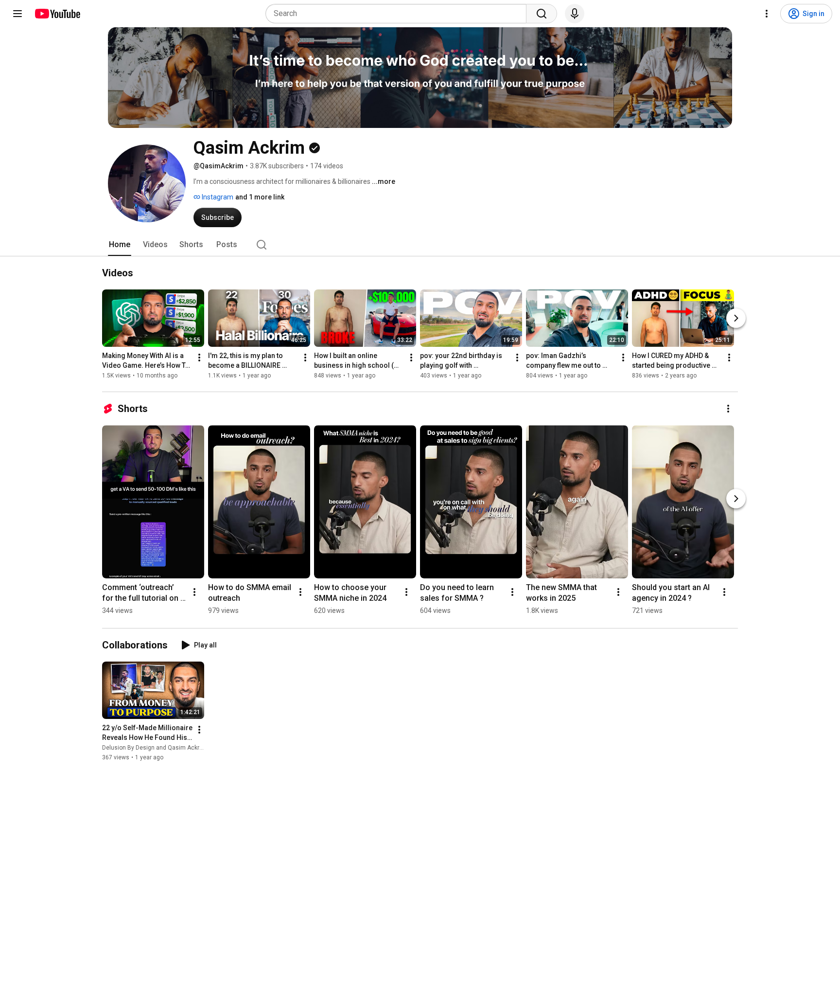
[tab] (119, 244)
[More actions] (199, 357)
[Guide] (17, 13)
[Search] (541, 13)
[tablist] (420, 244)
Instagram (216, 197)
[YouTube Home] (57, 13)
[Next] (736, 318)
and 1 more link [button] (259, 197)
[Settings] (766, 13)
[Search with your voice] (574, 13)
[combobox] (399, 13)
